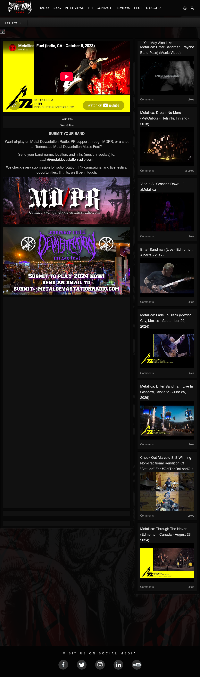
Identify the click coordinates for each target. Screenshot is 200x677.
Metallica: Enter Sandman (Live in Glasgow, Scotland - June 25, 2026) (166, 391)
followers (13, 23)
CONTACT (104, 7)
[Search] (193, 8)
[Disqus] (66, 352)
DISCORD (153, 7)
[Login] (185, 8)
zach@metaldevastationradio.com (66, 159)
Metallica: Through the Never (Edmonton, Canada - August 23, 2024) (166, 534)
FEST (138, 7)
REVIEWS (122, 7)
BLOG (57, 7)
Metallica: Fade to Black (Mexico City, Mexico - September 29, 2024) (165, 320)
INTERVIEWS (74, 7)
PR (90, 7)
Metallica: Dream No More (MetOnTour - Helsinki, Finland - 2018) (164, 118)
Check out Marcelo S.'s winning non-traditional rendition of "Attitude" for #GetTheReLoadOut (166, 463)
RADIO (44, 7)
